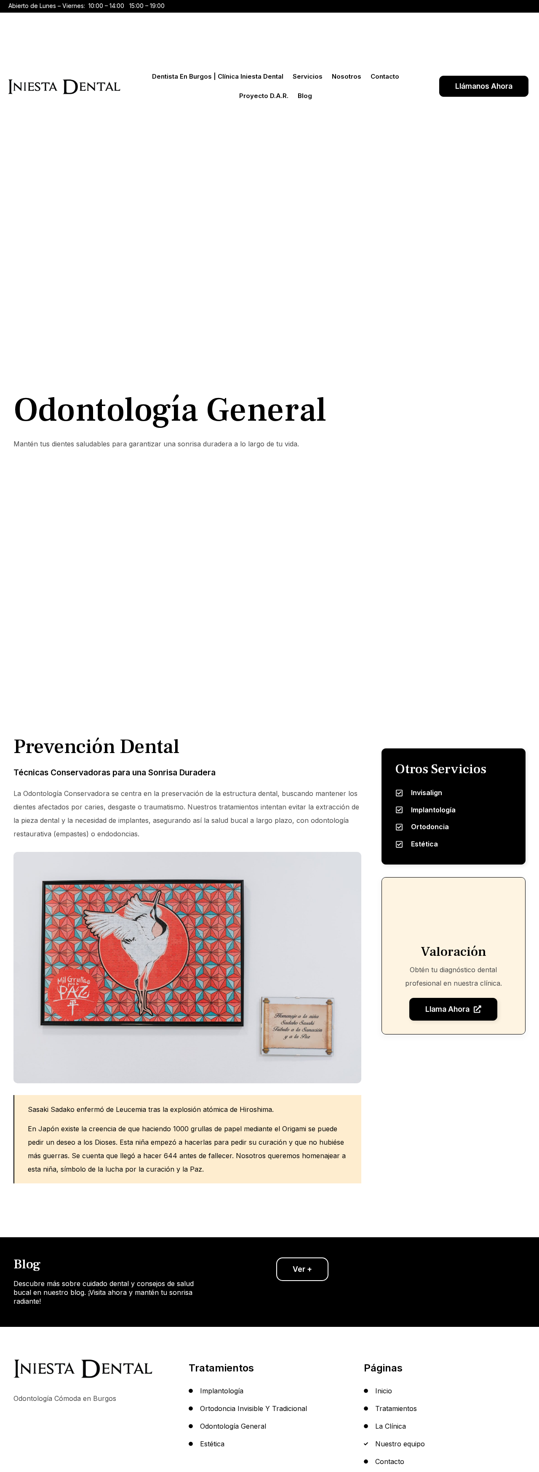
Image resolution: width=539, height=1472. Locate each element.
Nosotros (346, 76)
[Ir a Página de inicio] (65, 86)
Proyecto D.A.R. (263, 96)
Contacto (385, 76)
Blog (305, 96)
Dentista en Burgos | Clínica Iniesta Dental (217, 76)
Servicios (308, 76)
